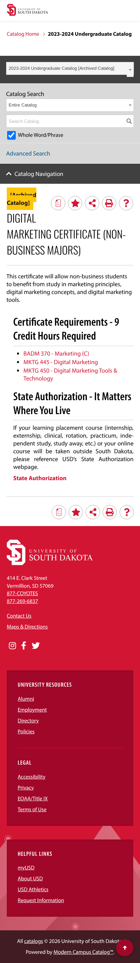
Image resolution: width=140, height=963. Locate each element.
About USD (30, 878)
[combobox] (70, 68)
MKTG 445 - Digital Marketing (60, 362)
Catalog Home (23, 34)
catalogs (33, 941)
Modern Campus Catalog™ (83, 952)
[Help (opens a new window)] (126, 203)
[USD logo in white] (50, 563)
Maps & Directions (27, 626)
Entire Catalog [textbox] (23, 105)
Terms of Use (32, 809)
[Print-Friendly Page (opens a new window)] (109, 203)
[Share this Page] (92, 203)
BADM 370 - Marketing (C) (56, 353)
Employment (32, 709)
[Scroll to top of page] (124, 947)
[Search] (129, 121)
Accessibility (32, 776)
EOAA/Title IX (33, 798)
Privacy (26, 787)
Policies (26, 731)
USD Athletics (33, 889)
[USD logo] (27, 11)
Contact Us (19, 616)
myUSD (26, 867)
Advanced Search (28, 153)
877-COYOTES (22, 593)
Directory (28, 720)
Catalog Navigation (39, 174)
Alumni (26, 699)
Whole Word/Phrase (40, 135)
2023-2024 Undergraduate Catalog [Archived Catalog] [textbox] (62, 68)
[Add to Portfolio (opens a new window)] (75, 203)
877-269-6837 (22, 601)
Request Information (41, 900)
